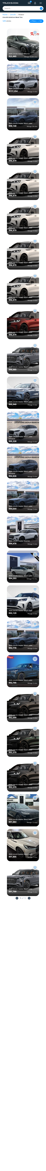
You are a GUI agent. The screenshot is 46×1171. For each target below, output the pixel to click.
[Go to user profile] (35, 3)
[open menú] (40, 3)
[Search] (41, 8)
